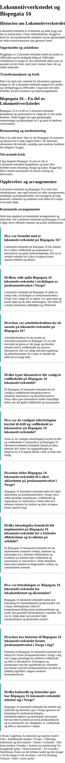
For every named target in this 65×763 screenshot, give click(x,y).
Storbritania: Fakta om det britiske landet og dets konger (32, 752)
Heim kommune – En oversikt (40, 748)
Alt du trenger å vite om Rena (18, 755)
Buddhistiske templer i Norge (24, 739)
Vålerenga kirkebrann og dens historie (28, 741)
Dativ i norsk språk (23, 758)
